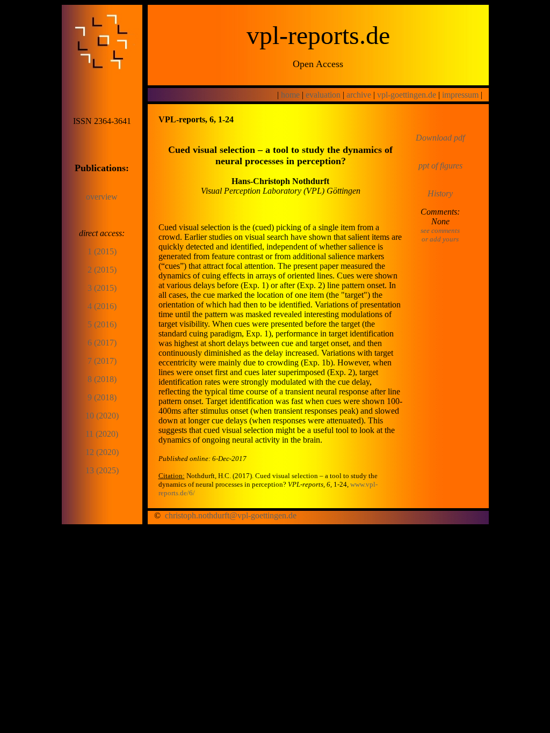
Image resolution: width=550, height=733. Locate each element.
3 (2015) (102, 287)
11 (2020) (101, 433)
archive (358, 94)
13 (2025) (102, 470)
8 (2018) (102, 379)
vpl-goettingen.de (406, 94)
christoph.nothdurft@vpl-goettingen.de (230, 515)
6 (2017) (102, 342)
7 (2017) (102, 360)
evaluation (323, 94)
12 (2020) (102, 452)
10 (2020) (102, 415)
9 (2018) (102, 397)
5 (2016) (102, 324)
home (290, 94)
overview (102, 196)
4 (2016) (102, 306)
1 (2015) (102, 251)
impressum (460, 94)
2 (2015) (102, 269)
